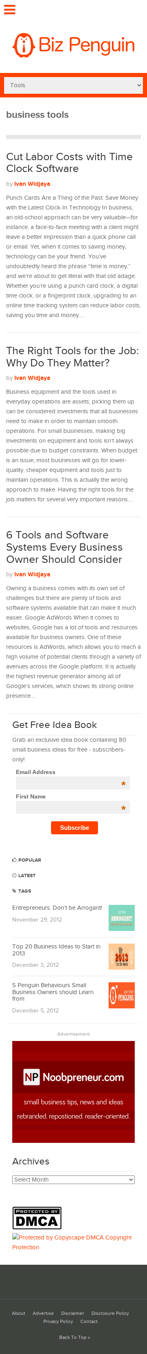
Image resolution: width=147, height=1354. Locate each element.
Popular (29, 860)
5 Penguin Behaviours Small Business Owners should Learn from (53, 992)
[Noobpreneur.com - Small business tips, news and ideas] (73, 1141)
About (18, 1313)
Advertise (43, 1313)
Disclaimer (72, 1313)
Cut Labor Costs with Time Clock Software (69, 163)
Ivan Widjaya (32, 184)
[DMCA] (39, 1227)
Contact (89, 1322)
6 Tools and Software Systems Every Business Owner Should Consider (64, 547)
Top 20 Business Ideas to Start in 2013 (56, 950)
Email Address (71, 772)
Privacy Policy (58, 1322)
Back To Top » (74, 1337)
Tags (24, 891)
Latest (26, 876)
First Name (71, 796)
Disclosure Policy (110, 1313)
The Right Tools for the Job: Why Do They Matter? (72, 357)
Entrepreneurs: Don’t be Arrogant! (57, 907)
